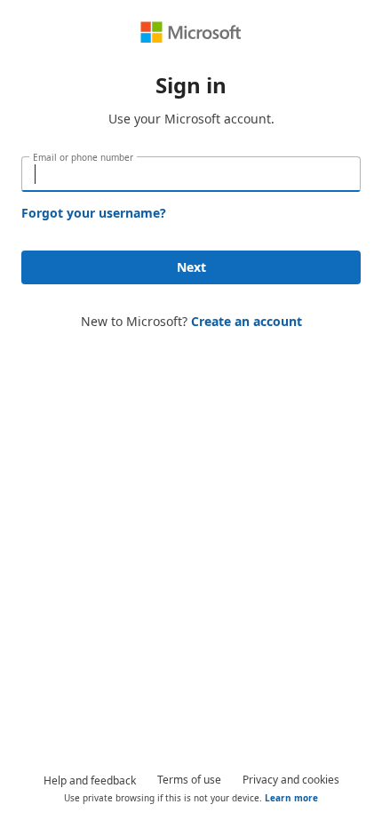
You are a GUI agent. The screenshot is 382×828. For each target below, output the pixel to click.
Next (191, 267)
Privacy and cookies (291, 779)
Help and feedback (90, 780)
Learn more (291, 798)
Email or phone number (83, 157)
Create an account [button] (246, 321)
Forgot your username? (93, 212)
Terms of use (189, 779)
